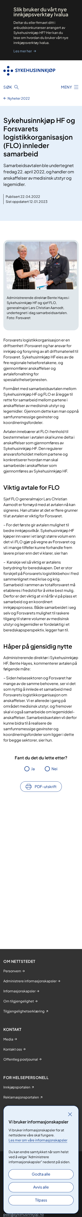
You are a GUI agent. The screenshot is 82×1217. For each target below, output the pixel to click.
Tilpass (41, 1200)
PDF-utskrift (46, 786)
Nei (54, 768)
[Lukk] (70, 1114)
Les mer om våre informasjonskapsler (38, 1140)
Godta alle (41, 1174)
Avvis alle (41, 1187)
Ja (33, 768)
